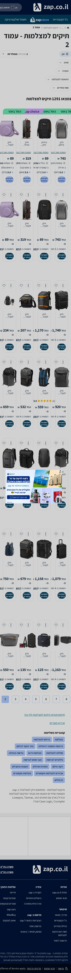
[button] (60, 470)
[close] (60, 470)
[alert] (36, 486)
